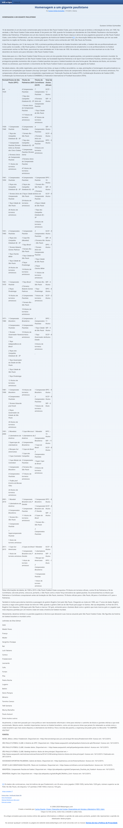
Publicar (16, 2)
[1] (74, 37)
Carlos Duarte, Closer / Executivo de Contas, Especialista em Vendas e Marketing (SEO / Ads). (70, 809)
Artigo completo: (7, 791)
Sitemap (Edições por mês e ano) (10, 800)
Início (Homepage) (7, 797)
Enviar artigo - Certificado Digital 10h (11, 795)
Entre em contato (6, 802)
